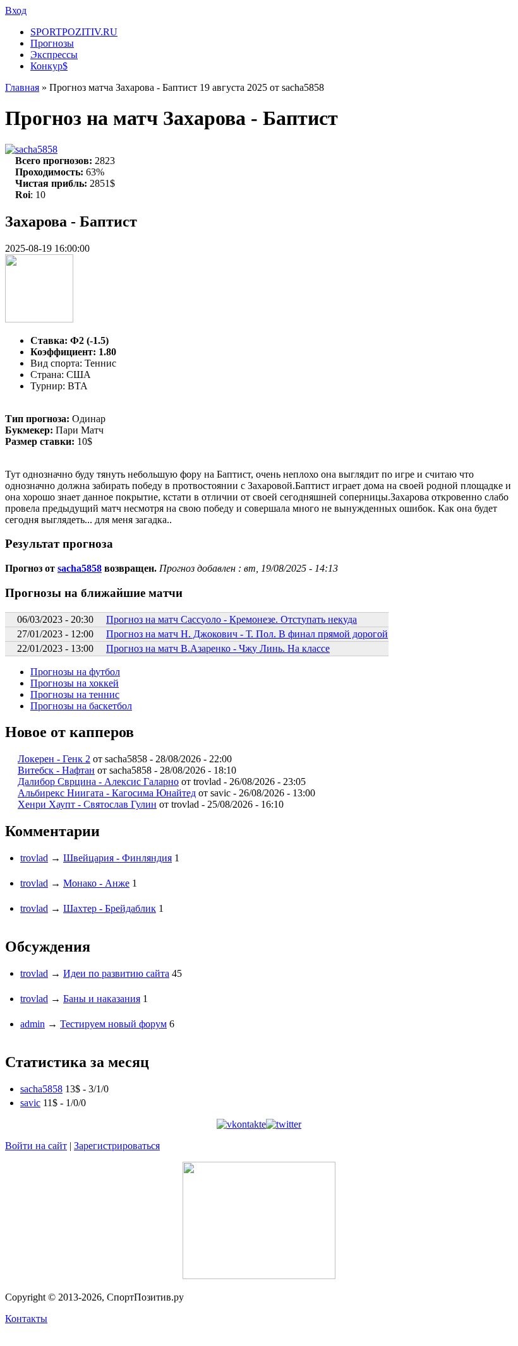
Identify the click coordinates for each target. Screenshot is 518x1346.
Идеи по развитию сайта (116, 973)
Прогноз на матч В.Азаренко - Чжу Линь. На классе (218, 648)
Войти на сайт (36, 1145)
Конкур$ (49, 66)
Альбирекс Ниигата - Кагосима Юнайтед (107, 793)
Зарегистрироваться (117, 1145)
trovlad (34, 858)
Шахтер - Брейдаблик (109, 908)
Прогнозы (52, 43)
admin (32, 1023)
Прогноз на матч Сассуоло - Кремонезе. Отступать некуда (231, 619)
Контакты (26, 1318)
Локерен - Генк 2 (54, 758)
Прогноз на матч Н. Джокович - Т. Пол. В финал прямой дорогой (247, 634)
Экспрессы (54, 54)
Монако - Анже (96, 883)
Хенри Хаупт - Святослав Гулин (87, 804)
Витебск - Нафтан (56, 770)
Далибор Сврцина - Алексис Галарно (98, 781)
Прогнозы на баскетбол (81, 705)
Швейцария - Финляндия (117, 858)
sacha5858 (36, 149)
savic (30, 1102)
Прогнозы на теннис (74, 694)
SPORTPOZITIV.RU (73, 32)
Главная (22, 87)
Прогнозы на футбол (75, 671)
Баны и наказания (101, 998)
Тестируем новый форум (113, 1023)
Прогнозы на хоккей (74, 683)
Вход (16, 10)
